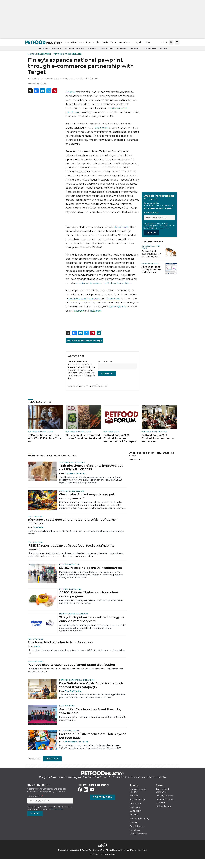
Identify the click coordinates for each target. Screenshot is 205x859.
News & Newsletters (39, 54)
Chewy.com (101, 127)
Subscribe (63, 850)
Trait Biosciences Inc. (76, 473)
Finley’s (70, 91)
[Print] (30, 90)
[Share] (36, 90)
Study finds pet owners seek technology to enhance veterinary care (91, 619)
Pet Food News (111, 432)
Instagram (96, 310)
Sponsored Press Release (72, 462)
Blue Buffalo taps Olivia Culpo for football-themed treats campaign (91, 685)
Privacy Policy (129, 850)
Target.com (121, 227)
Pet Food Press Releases (67, 54)
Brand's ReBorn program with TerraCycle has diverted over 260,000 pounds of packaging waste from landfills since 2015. (90, 746)
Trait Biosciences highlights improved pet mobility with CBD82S (91, 467)
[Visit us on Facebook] (80, 789)
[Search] (171, 42)
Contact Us (98, 850)
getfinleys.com (77, 298)
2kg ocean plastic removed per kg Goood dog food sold (83, 437)
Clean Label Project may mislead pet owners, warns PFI (86, 496)
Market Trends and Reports (74, 614)
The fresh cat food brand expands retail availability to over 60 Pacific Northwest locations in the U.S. (76, 651)
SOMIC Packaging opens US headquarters (90, 567)
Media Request (113, 850)
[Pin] (54, 90)
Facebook (78, 310)
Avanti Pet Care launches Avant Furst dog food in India (90, 711)
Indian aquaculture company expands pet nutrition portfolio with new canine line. (92, 718)
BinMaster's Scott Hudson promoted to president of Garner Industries (72, 521)
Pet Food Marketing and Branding (77, 680)
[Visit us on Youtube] (92, 789)
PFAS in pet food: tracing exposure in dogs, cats (151, 269)
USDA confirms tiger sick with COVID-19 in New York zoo (44, 438)
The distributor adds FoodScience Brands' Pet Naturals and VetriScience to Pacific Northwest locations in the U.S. (75, 670)
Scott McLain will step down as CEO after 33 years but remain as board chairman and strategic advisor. (76, 532)
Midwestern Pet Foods (76, 742)
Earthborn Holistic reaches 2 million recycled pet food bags (92, 735)
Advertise (74, 850)
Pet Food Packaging (69, 564)
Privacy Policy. (164, 228)
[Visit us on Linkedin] (86, 789)
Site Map (142, 850)
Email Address (106, 362)
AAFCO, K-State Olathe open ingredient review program (88, 594)
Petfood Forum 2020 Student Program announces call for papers (120, 438)
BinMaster (39, 527)
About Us (86, 850)
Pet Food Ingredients (70, 589)
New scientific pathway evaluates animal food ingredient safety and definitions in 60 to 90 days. (91, 601)
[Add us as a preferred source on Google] (99, 333)
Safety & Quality (150, 264)
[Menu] (177, 42)
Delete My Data (102, 797)
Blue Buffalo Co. (73, 691)
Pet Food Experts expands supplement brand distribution (71, 664)
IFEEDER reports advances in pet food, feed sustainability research (71, 547)
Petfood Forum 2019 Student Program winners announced (158, 438)
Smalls (37, 646)
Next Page (52, 759)
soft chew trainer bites (118, 283)
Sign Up (151, 233)
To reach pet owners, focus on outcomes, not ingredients (151, 254)
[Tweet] (48, 90)
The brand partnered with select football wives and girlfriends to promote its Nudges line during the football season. (92, 696)
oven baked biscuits (87, 283)
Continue (106, 374)
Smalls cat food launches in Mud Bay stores (60, 642)
